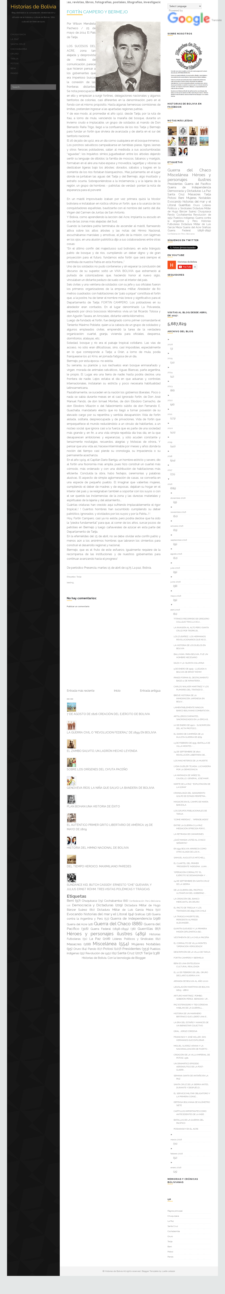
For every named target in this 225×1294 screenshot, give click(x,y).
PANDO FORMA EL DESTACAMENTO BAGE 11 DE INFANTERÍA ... (192, 679)
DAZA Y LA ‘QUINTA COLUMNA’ (190, 663)
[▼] (190, 479)
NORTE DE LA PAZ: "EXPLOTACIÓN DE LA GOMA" (193, 785)
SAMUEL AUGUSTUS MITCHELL (190, 857)
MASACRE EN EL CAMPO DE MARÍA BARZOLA (192, 803)
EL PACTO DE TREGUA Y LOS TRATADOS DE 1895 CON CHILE (191, 909)
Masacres (74, 944)
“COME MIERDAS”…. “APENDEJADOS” (192, 819)
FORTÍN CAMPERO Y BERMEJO (190, 958)
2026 (171, 344)
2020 (171, 428)
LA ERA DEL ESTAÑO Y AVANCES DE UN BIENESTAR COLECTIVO (192, 1024)
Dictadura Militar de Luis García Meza (125, 909)
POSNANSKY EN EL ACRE (187, 1129)
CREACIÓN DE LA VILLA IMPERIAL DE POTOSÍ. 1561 (193, 1056)
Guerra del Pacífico (198, 184)
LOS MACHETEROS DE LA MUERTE (192, 760)
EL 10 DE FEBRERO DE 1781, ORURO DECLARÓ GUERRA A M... (192, 974)
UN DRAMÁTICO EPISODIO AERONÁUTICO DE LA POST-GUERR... (190, 1066)
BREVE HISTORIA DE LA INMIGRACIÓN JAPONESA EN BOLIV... (190, 698)
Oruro (15, 54)
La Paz (15, 39)
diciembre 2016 (179, 498)
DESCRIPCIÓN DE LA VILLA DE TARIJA (193, 952)
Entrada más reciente (80, 690)
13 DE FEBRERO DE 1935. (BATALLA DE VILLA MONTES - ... (193, 744)
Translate (216, 20)
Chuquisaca (18, 34)
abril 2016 (176, 610)
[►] (190, 339)
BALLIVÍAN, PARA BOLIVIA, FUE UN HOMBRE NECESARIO (192, 656)
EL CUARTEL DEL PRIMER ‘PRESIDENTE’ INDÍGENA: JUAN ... (192, 865)
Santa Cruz (18, 44)
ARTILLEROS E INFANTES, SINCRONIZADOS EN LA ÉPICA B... (192, 718)
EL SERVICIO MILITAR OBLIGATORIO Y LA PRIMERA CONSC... (193, 1095)
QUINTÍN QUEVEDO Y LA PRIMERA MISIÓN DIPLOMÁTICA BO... (191, 930)
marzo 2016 (177, 1139)
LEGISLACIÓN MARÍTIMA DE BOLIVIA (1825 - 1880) (193, 988)
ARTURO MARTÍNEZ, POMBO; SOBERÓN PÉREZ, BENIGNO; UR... (192, 997)
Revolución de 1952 (98, 953)
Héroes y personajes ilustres (99, 933)
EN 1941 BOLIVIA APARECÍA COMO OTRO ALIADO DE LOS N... (191, 850)
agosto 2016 (177, 554)
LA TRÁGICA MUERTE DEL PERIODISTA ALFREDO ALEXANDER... (187, 919)
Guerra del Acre (77, 924)
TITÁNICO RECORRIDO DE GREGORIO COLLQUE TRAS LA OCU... (192, 620)
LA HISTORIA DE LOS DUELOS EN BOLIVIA (191, 647)
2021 (171, 414)
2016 (171, 484)
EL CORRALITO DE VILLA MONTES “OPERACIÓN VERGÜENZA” (191, 945)
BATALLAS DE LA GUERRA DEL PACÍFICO (190, 1121)
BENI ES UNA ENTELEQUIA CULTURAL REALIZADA (188, 965)
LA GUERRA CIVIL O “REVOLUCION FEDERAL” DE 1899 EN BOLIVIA (111, 732)
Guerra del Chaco (112, 923)
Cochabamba (19, 49)
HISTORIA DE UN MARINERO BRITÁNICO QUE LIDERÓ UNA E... (192, 1015)
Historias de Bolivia (33, 7)
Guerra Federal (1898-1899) (110, 929)
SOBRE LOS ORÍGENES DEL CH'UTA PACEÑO (97, 769)
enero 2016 (177, 1167)
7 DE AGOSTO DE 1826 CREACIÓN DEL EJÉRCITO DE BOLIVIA (108, 714)
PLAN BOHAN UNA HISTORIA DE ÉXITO (93, 806)
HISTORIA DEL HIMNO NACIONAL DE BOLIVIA (98, 847)
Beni (13, 68)
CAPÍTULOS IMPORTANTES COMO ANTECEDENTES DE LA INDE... (191, 1113)
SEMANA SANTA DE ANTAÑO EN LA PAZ (192, 1077)
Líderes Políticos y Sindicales (132, 939)
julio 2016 (176, 568)
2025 (171, 358)
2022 (171, 400)
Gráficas (140, 914)
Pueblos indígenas (183, 217)
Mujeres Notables (146, 944)
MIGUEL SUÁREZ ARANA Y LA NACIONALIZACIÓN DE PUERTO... (192, 1047)
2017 (171, 470)
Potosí (15, 63)
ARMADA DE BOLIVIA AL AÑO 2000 (192, 981)
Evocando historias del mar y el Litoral (97, 914)
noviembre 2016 (179, 512)
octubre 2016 (178, 526)
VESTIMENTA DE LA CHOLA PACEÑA (192, 937)
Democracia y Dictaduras (92, 905)
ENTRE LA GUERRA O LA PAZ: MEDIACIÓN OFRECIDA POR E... (191, 827)
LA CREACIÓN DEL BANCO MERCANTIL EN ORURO (187, 900)
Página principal (175, 1211)
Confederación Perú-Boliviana (144, 901)
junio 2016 (177, 582)
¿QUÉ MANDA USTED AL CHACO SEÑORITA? (190, 841)
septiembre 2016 (180, 540)
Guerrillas (145, 929)
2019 (171, 442)
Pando (14, 73)
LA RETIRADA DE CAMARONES (190, 834)
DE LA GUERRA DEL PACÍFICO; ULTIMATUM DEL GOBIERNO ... (191, 891)
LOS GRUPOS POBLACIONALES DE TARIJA (191, 812)
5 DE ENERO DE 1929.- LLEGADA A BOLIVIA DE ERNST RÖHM (191, 670)
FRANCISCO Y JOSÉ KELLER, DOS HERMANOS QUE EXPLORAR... (191, 1038)
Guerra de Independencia (131, 918)
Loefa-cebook (168, 1271)
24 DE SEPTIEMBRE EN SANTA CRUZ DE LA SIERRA (192, 882)
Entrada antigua (150, 690)
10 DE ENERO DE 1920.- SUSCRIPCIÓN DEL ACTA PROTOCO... (193, 727)
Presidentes (131, 949)
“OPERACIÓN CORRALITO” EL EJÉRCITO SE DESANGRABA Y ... (191, 874)
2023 (171, 386)
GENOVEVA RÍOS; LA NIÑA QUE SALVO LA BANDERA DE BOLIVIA (110, 787)
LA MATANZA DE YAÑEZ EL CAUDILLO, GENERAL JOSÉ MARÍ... (193, 777)
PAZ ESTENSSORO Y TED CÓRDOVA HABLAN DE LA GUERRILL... (192, 1006)
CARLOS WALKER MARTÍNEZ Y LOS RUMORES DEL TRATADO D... (192, 688)
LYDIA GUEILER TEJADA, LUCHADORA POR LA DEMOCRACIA (193, 768)
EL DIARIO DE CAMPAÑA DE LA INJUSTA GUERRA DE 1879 (190, 735)
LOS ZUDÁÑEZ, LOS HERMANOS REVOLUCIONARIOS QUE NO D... (191, 638)
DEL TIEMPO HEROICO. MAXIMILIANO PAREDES (99, 866)
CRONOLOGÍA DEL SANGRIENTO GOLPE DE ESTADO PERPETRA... (191, 794)
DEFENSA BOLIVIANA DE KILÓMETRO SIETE (193, 1104)
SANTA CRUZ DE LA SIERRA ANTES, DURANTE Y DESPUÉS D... (192, 1086)
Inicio (117, 690)
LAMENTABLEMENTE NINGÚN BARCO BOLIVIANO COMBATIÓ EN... (193, 709)
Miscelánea (105, 943)
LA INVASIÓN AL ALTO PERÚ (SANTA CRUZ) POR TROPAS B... (192, 629)
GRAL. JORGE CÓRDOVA (186, 1031)
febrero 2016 (178, 1153)
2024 (171, 372)
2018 (171, 456)
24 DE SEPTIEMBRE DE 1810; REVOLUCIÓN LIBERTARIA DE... (191, 753)
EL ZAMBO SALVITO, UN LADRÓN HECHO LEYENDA (102, 751)
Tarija (14, 58)
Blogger (140, 958)
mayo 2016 (177, 596)
